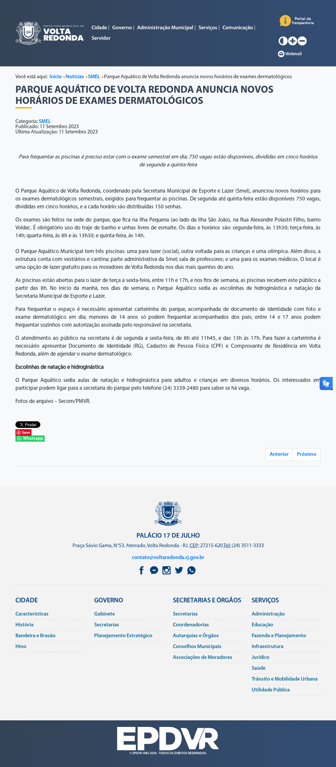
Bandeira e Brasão (35, 636)
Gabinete (104, 614)
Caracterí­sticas (32, 614)
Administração (268, 614)
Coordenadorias (191, 625)
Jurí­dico (260, 657)
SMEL (45, 121)
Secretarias (106, 625)
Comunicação (237, 28)
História (24, 625)
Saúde (258, 668)
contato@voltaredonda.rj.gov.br (168, 557)
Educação (262, 625)
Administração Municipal (165, 28)
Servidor (101, 38)
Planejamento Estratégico (123, 636)
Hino (20, 646)
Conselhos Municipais (197, 646)
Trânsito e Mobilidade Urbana (285, 679)
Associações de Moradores (202, 657)
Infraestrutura (268, 646)
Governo (122, 28)
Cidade (99, 28)
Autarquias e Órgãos (196, 636)
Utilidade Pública (271, 690)
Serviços (208, 28)
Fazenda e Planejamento (279, 636)
